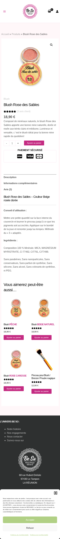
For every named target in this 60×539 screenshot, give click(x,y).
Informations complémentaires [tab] (20, 183)
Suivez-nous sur (15, 440)
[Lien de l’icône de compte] (57, 11)
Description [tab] (10, 177)
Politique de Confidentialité (19, 535)
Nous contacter (15, 436)
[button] (55, 493)
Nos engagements (16, 433)
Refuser (30, 528)
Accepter (30, 520)
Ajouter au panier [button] (14, 337)
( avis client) (23, 111)
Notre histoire (14, 429)
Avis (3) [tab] (8, 189)
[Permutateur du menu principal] (4, 11)
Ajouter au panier (34, 143)
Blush (7, 99)
